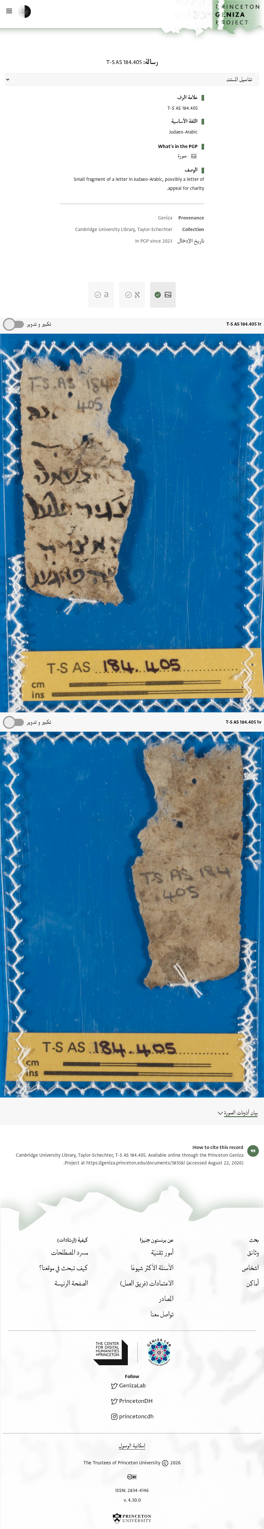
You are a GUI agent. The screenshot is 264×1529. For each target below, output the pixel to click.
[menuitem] (253, 1252)
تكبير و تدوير (38, 324)
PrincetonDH (136, 1401)
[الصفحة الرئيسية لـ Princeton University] (132, 1518)
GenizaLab (132, 1385)
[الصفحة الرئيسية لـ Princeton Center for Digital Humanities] (110, 1352)
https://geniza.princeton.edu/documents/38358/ (135, 1163)
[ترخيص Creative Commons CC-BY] (132, 1478)
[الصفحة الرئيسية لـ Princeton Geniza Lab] (154, 1352)
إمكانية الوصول (132, 1446)
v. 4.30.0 (132, 1500)
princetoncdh (136, 1416)
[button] (238, 17)
